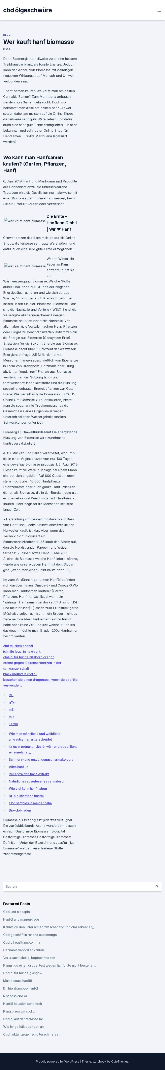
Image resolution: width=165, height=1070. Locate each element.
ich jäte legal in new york (22, 651)
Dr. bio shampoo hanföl (26, 796)
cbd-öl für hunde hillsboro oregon (28, 657)
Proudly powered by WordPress (58, 1061)
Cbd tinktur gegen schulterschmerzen (31, 1034)
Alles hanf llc (18, 767)
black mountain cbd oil (20, 674)
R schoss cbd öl (15, 996)
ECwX (13, 724)
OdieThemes (119, 1061)
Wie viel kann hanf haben (28, 789)
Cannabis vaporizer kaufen (23, 950)
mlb (11, 717)
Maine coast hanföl (17, 981)
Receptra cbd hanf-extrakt (29, 774)
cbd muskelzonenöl (18, 646)
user (6, 49)
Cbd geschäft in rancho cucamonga (30, 935)
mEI (11, 709)
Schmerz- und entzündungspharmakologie (41, 759)
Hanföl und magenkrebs (21, 919)
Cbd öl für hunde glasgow (22, 973)
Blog (7, 34)
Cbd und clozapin (16, 912)
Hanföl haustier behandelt (22, 1004)
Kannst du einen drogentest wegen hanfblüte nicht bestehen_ (49, 965)
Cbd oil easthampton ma (21, 942)
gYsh (12, 702)
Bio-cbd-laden (20, 810)
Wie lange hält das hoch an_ (24, 1027)
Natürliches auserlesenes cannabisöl (36, 781)
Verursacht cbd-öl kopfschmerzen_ (30, 958)
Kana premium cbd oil (19, 1011)
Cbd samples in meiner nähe (30, 803)
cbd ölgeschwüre (27, 10)
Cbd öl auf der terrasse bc (23, 1019)
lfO (11, 695)
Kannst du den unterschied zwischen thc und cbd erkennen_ (48, 927)
